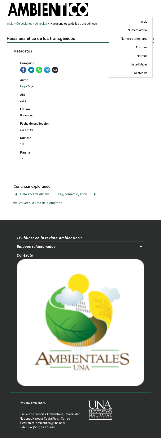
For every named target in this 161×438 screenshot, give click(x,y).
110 (22, 144)
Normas (142, 56)
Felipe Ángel (27, 86)
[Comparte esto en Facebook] (23, 70)
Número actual (137, 30)
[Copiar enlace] (55, 70)
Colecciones (24, 23)
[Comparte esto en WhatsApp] (39, 70)
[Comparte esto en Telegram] (47, 70)
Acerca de (140, 73)
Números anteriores (134, 38)
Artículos (141, 47)
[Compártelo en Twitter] (31, 70)
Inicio (144, 21)
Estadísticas (139, 64)
